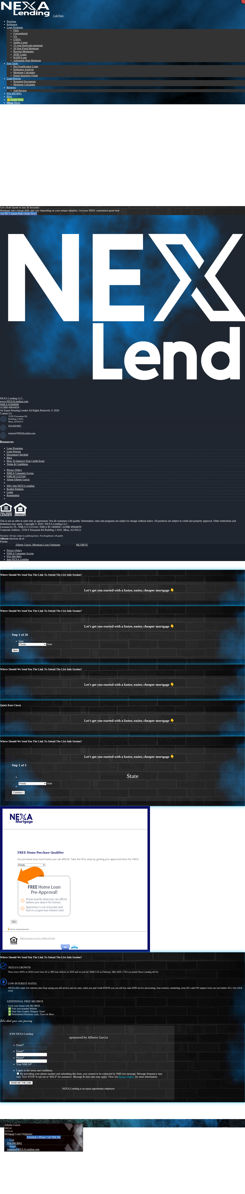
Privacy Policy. (126, 1076)
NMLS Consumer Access (20, 473)
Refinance (12, 192)
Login (10, 492)
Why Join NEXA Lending (20, 485)
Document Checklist (17, 454)
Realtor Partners (15, 489)
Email (20, 1051)
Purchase (11, 189)
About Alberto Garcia (18, 479)
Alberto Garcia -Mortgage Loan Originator (37, 544)
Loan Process (14, 451)
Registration (13, 495)
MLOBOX (82, 544)
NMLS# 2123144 (16, 476)
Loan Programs (15, 448)
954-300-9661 (14, 426)
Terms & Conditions (17, 464)
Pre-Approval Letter (17, 183)
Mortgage (12, 177)
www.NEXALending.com (14, 401)
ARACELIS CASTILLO (28, 111)
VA (8, 201)
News (10, 180)
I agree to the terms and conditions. (34, 1070)
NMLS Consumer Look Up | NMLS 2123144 (37, 938)
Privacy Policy (14, 470)
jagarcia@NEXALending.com (21, 433)
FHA (9, 174)
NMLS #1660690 (9, 404)
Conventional (14, 171)
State (21, 641)
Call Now (58, 15)
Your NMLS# (24, 1064)
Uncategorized (14, 198)
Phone (20, 1057)
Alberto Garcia (30, 125)
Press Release (14, 186)
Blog (9, 457)
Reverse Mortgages (17, 195)
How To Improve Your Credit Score (25, 461)
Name (20, 1045)
